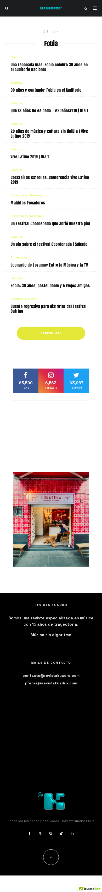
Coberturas (18, 195)
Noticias (16, 278)
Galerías (16, 57)
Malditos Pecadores (27, 203)
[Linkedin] (72, 833)
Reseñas (16, 124)
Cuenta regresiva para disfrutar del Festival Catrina (48, 308)
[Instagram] (51, 833)
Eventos (16, 82)
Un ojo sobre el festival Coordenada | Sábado (48, 244)
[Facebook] (30, 833)
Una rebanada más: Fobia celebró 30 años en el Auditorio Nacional (49, 67)
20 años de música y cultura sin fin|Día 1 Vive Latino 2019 (49, 133)
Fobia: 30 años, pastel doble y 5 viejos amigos (50, 285)
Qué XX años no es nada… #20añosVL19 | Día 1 (49, 110)
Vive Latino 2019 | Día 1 (29, 156)
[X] (40, 833)
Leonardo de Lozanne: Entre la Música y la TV (49, 265)
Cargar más (51, 333)
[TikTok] (61, 833)
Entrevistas (18, 257)
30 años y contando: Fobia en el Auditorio (45, 90)
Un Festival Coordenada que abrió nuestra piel (50, 223)
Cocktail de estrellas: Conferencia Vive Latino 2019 (49, 180)
